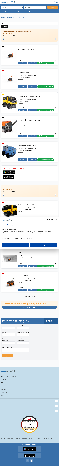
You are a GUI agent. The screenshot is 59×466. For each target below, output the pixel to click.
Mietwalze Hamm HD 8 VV (26, 73)
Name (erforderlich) (22, 326)
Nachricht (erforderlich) (8, 347)
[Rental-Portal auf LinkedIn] (31, 460)
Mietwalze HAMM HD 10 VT (27, 49)
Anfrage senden (8, 356)
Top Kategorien (53, 12)
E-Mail (4, 332)
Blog (3, 386)
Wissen (4, 389)
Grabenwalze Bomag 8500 (26, 205)
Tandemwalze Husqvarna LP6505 (29, 120)
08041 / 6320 (48, 322)
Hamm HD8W (22, 252)
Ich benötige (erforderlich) (20, 339)
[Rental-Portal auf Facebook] (27, 460)
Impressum (4, 395)
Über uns (4, 379)
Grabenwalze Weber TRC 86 (27, 146)
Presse (3, 382)
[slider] (3, 39)
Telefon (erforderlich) (23, 332)
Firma (3, 326)
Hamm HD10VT (23, 276)
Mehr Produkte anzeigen (29, 307)
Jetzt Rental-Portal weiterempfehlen (10, 376)
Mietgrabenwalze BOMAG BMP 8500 (30, 96)
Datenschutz (5, 392)
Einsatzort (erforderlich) (6, 339)
